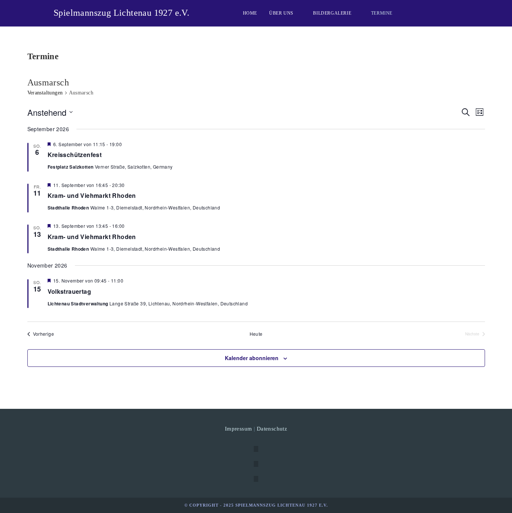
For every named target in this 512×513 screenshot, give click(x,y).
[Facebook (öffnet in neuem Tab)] (407, 12)
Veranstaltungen (45, 93)
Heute (256, 334)
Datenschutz (272, 429)
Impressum (238, 429)
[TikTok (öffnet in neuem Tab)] (455, 12)
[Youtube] (256, 479)
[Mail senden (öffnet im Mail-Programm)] (443, 12)
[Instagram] (256, 464)
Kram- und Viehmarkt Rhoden (92, 195)
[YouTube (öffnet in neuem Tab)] (431, 12)
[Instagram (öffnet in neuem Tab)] (419, 12)
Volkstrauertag (69, 291)
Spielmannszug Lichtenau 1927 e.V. (121, 13)
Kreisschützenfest (75, 154)
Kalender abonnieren (251, 358)
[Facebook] (256, 449)
